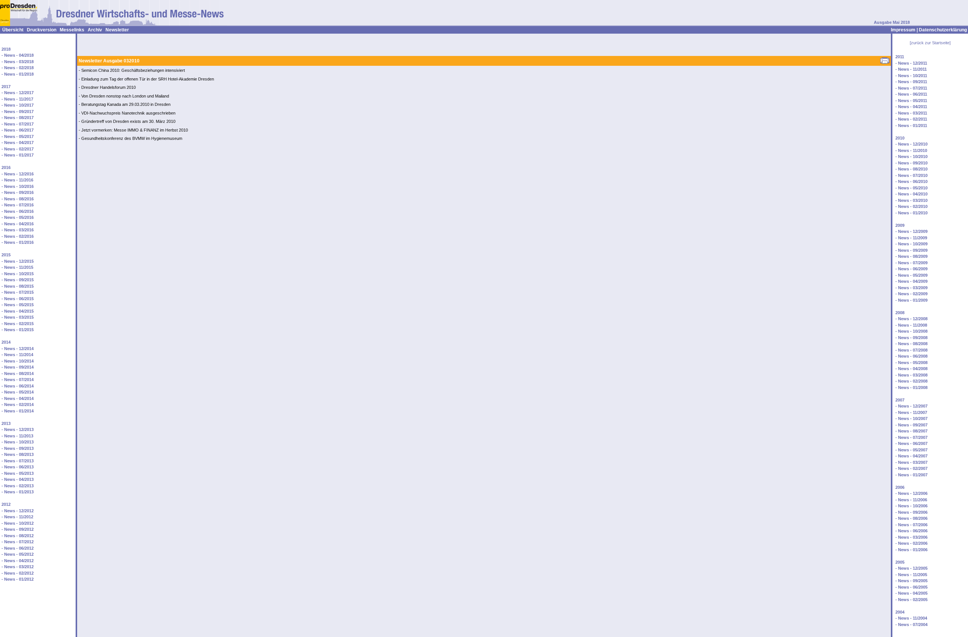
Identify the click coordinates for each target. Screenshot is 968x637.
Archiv (95, 30)
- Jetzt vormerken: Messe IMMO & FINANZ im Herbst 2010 (133, 130)
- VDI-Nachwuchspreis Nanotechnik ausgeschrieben (127, 113)
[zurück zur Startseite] (930, 42)
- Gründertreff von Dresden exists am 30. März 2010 (127, 121)
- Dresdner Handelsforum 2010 (107, 87)
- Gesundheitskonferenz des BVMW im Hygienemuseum (130, 138)
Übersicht (12, 30)
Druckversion (41, 30)
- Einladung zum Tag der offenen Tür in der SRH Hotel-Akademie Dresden (146, 79)
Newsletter (117, 30)
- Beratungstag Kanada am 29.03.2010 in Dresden (125, 104)
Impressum (903, 30)
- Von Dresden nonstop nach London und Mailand (124, 96)
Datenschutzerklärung (943, 30)
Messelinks (72, 30)
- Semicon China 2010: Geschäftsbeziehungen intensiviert (132, 70)
